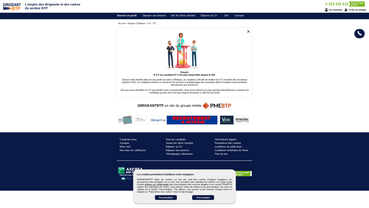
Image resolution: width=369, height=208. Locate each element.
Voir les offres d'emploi (183, 15)
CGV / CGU (226, 182)
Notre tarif (125, 146)
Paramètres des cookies (228, 143)
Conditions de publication (228, 146)
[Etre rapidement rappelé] (358, 33)
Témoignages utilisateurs (179, 154)
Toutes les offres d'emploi (179, 143)
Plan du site (221, 154)
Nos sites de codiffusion (133, 150)
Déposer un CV (208, 15)
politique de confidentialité (156, 184)
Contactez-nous (128, 139)
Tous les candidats (176, 139)
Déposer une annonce (154, 15)
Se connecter (335, 10)
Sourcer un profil (127, 15)
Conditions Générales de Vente (231, 150)
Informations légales (226, 139)
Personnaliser (166, 197)
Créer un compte (357, 10)
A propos (239, 15)
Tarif (226, 15)
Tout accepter (203, 197)
